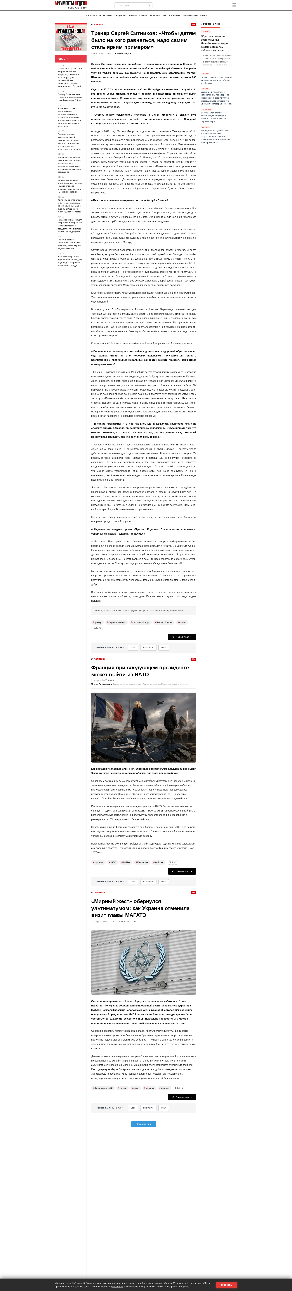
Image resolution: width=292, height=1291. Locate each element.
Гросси (122, 1088)
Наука (203, 16)
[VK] (226, 5)
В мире (133, 16)
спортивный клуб (140, 622)
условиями (117, 1286)
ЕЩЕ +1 (97, 628)
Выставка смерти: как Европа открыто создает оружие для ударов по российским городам (70, 261)
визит (135, 1088)
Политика (91, 16)
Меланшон (142, 862)
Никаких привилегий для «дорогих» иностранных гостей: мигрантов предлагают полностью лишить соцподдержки (70, 226)
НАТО (112, 862)
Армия (143, 16)
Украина (164, 1088)
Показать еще (144, 1124)
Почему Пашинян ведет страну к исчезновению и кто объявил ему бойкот (70, 97)
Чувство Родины (163, 622)
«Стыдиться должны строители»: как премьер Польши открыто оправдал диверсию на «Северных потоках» (70, 186)
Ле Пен (126, 862)
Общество (121, 16)
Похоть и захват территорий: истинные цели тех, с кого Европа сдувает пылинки (69, 244)
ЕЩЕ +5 (172, 862)
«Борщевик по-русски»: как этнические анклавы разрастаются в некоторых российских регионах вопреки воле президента (69, 164)
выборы (158, 862)
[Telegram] (218, 5)
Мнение (98, 24)
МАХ (163, 647)
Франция (98, 862)
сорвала (149, 1088)
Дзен (133, 647)
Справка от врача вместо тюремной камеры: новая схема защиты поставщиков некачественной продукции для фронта (69, 141)
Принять (226, 1285)
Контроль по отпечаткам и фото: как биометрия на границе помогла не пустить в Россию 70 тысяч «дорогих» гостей (70, 206)
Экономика (106, 16)
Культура (174, 16)
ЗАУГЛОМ (132, 921)
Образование (190, 16)
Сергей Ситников (116, 622)
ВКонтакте (148, 647)
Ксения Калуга (123, 53)
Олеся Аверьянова (101, 684)
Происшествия (158, 16)
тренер (97, 622)
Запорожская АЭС (103, 1088)
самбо (182, 622)
